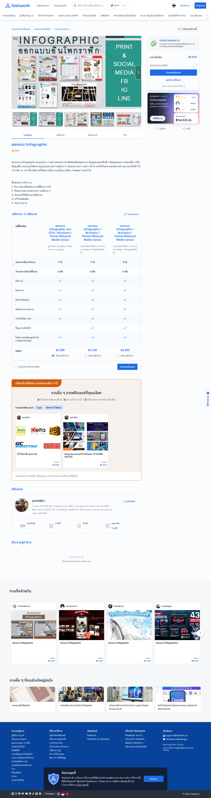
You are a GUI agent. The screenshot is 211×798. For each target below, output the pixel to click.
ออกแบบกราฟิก (42, 29)
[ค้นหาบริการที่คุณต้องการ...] (74, 5)
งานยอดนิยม (8, 15)
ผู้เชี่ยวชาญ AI (27, 15)
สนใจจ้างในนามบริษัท (29, 367)
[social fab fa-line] (13, 793)
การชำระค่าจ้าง (56, 743)
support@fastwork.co (177, 735)
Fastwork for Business (98, 739)
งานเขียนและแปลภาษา (22, 765)
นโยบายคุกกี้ (82, 784)
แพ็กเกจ (60, 135)
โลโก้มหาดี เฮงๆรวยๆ (27, 454)
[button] (160, 128)
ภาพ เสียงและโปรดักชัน (125, 15)
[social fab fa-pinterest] (40, 793)
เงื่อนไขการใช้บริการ (134, 743)
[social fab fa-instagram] (16, 793)
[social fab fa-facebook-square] (19, 793)
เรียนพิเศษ (16, 772)
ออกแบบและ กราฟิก (68, 15)
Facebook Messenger (176, 739)
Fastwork (91, 735)
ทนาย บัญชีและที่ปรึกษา (152, 15)
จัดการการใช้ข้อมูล (57, 757)
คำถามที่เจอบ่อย (56, 754)
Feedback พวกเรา (133, 735)
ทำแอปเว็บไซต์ (89, 15)
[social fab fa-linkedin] (30, 793)
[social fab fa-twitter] (23, 793)
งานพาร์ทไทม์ (18, 780)
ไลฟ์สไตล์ (104, 15)
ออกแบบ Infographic (22, 642)
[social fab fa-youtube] (26, 793)
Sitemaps (49, 793)
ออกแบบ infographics (167, 642)
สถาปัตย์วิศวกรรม (177, 15)
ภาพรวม (28, 135)
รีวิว (125, 135)
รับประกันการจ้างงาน (59, 746)
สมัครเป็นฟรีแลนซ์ (57, 735)
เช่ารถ (14, 776)
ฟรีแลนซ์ (92, 135)
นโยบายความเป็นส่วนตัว (136, 746)
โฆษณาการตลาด (46, 15)
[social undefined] (37, 793)
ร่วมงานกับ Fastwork (135, 739)
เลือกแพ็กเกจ (62, 355)
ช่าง (13, 769)
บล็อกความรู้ (55, 750)
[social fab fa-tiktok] (33, 793)
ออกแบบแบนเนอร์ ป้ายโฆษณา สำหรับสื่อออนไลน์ (83, 455)
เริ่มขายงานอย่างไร (57, 739)
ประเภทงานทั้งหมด (21, 29)
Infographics (62, 29)
